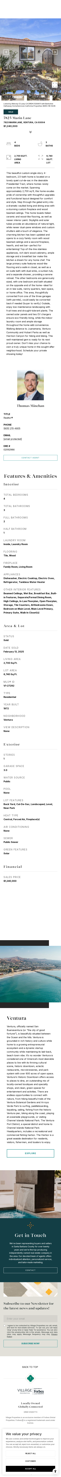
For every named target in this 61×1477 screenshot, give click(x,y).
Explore (30, 1153)
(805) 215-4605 (12, 428)
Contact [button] (30, 1270)
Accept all (30, 1469)
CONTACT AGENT (31, 458)
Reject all (30, 1453)
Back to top (30, 1367)
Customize (30, 1461)
